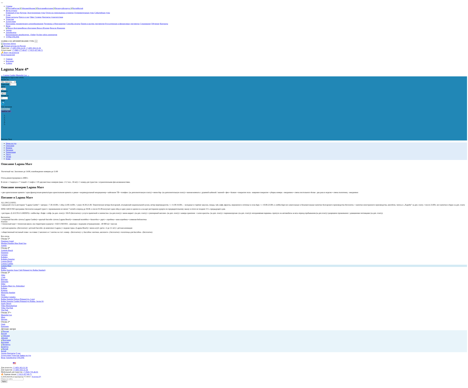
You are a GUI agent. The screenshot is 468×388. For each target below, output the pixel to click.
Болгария (49, 8)
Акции (9, 30)
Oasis (3, 324)
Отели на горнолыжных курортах (60, 13)
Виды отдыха (11, 11)
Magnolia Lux (6, 315)
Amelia (4, 245)
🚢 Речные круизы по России (13, 46)
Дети (3, 87)
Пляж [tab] (8, 159)
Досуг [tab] (8, 154)
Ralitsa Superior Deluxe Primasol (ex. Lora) (18, 299)
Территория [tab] (11, 152)
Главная (9, 59)
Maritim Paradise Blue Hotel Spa (13, 243)
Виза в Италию (43, 28)
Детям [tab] (8, 157)
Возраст (4, 91)
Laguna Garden (7, 264)
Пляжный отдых (13, 13)
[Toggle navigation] (2, 2)
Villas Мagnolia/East (9, 306)
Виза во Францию (57, 28)
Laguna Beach (6, 261)
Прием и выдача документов (93, 24)
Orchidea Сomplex (8, 297)
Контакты (164, 24)
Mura (3, 317)
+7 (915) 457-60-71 (35, 50)
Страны (9, 6)
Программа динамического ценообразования (24, 24)
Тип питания (6, 107)
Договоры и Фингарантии (55, 24)
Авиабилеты (11, 32)
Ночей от (5, 96)
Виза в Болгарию (29, 28)
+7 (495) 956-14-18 (17, 48)
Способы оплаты (73, 24)
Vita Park (4, 310)
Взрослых (5, 84)
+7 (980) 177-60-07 (19, 50)
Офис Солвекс (36, 17)
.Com (3, 277)
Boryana (4, 279)
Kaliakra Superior (8, 259)
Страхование (145, 24)
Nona (3, 295)
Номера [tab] (9, 148)
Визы (8, 26)
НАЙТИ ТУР (6, 111)
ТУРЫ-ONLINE (12, 37)
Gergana (4, 255)
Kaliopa (4, 288)
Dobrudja (4, 282)
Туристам (10, 19)
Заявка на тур (25, 355)
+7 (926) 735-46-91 (30, 372)
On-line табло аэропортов (46, 35)
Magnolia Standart (8, 293)
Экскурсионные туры (36, 13)
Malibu (3, 268)
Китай (80, 8)
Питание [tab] (9, 150)
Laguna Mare (6, 266)
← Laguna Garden (8, 75)
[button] (4, 139)
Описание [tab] (10, 146)
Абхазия (32, 8)
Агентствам (11, 21)
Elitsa (3, 284)
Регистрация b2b (8, 55)
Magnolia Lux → (22, 75)
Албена (9, 63)
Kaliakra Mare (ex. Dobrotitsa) (13, 286)
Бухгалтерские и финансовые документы (122, 24)
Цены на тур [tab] (11, 143)
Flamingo (4, 253)
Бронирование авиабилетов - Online (21, 35)
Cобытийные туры (102, 13)
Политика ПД (36, 377)
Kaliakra (4, 257)
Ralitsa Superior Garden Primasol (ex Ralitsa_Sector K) (22, 301)
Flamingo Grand (7, 241)
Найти (4, 381)
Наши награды (12, 17)
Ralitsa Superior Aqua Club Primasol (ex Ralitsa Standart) (23, 270)
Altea (3, 275)
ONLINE (20, 358)
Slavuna (4, 319)
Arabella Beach (7, 250)
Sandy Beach (6, 303)
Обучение (155, 24)
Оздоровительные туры (84, 13)
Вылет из (5, 80)
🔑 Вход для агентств (10, 53)
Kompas (4, 290)
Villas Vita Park (7, 308)
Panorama (5, 326)
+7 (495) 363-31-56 (33, 48)
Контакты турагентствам (52, 17)
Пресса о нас (24, 17)
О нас (8, 15)
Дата (3, 100)
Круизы (23, 13)
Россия (17, 8)
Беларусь (67, 8)
